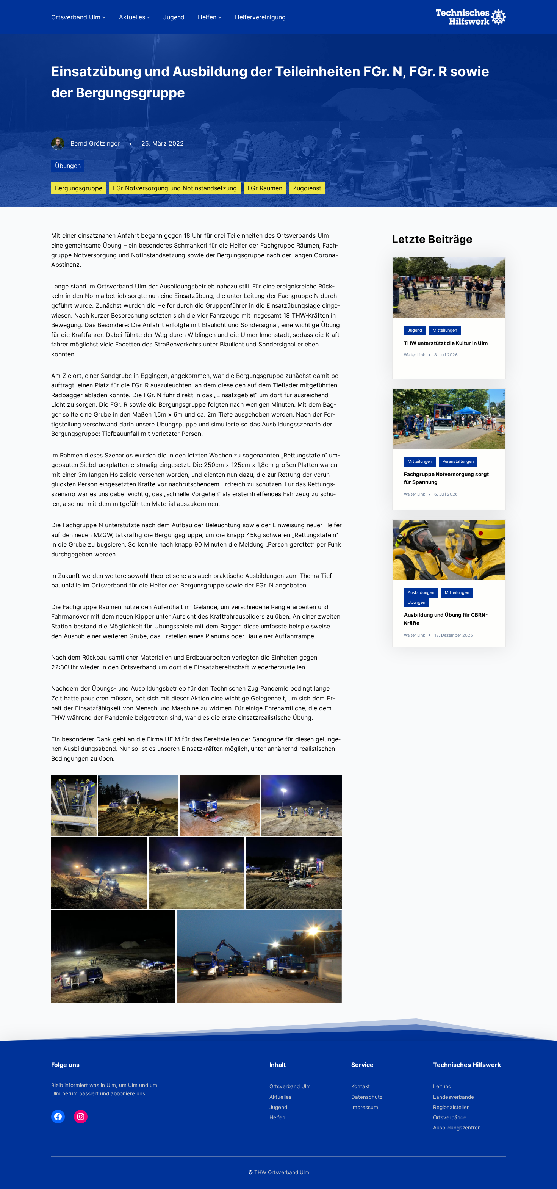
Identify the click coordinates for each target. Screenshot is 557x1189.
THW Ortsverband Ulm (281, 1172)
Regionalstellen (451, 1107)
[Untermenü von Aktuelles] (148, 17)
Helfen (277, 1117)
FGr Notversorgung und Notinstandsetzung (175, 188)
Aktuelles (280, 1097)
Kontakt (360, 1086)
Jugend (415, 330)
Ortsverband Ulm (290, 1086)
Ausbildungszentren (457, 1128)
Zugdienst (307, 188)
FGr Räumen (264, 188)
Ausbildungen (421, 592)
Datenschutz (366, 1097)
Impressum (364, 1107)
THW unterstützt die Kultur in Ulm (446, 343)
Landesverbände (453, 1097)
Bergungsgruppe (78, 188)
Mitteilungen (445, 330)
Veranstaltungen (458, 461)
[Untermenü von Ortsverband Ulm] (104, 17)
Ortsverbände (449, 1117)
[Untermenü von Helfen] (220, 17)
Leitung (442, 1086)
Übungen (68, 165)
